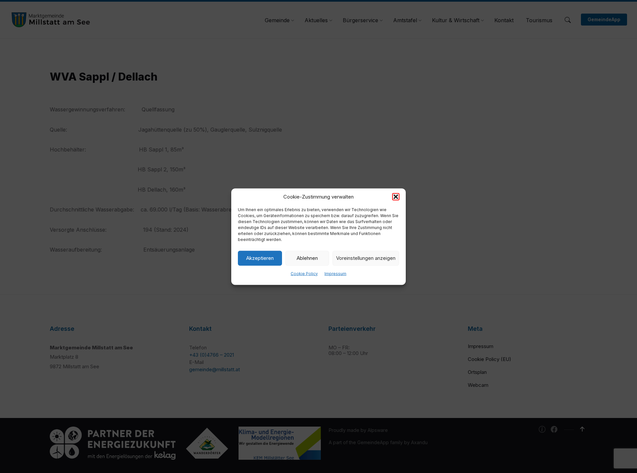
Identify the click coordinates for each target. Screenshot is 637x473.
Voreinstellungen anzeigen (365, 258)
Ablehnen (307, 258)
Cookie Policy (304, 273)
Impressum (335, 273)
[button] (395, 196)
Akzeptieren (260, 258)
